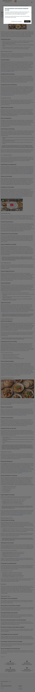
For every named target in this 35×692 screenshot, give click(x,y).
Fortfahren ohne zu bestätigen (16, 21)
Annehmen (27, 21)
